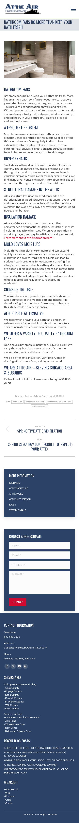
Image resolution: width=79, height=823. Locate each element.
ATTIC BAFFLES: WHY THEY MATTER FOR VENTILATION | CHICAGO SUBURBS (35, 754)
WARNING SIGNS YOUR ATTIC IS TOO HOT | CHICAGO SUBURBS (39, 760)
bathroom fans (39, 406)
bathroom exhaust (35, 402)
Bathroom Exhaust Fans (35, 396)
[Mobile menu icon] (73, 9)
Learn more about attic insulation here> (29, 237)
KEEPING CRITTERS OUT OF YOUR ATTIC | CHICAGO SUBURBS (38, 747)
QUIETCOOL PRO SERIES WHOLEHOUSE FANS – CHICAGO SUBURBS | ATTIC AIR (36, 771)
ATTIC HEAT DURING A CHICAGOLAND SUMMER (30, 764)
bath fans (17, 402)
